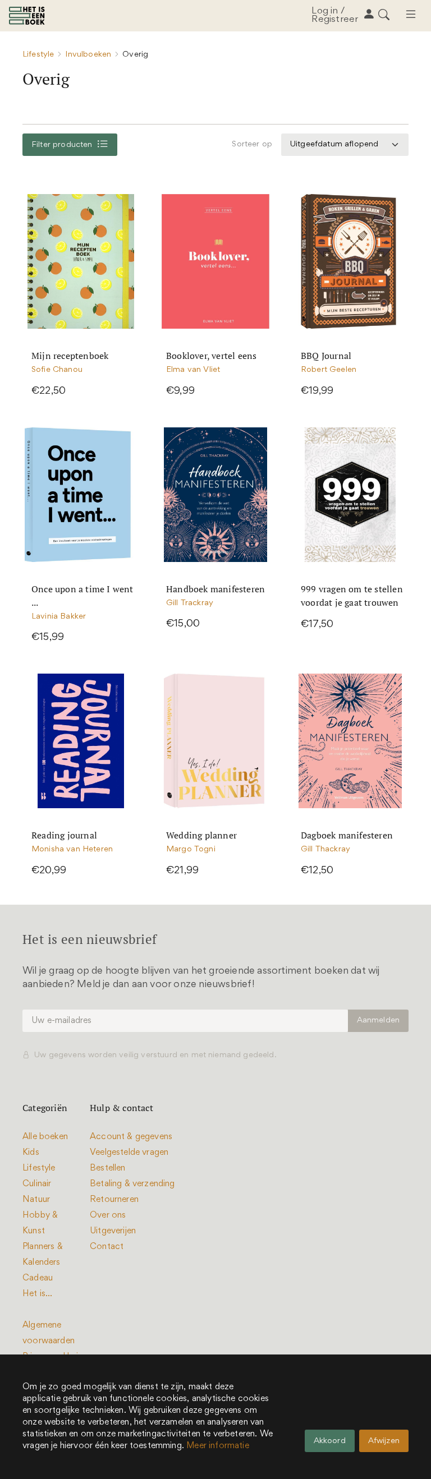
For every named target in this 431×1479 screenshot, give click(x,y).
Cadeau (37, 1278)
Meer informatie (217, 1446)
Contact (106, 1247)
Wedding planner (201, 835)
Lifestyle (38, 54)
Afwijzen (384, 1441)
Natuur (36, 1200)
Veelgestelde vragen (129, 1153)
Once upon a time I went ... (82, 596)
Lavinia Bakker (58, 616)
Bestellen (108, 1168)
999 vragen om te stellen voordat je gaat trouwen (352, 596)
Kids (30, 1153)
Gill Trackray (189, 603)
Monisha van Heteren (72, 849)
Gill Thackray (325, 849)
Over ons (108, 1215)
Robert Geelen (328, 370)
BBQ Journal (326, 355)
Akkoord (330, 1441)
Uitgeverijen (113, 1231)
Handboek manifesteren (215, 589)
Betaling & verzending (132, 1184)
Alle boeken (45, 1137)
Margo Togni (191, 849)
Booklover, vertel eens (211, 355)
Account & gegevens (131, 1137)
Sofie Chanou (56, 370)
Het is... (37, 1294)
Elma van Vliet (193, 370)
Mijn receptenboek (69, 355)
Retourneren (114, 1200)
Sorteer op (252, 144)
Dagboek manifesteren (347, 835)
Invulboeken (88, 54)
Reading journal (64, 835)
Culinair (36, 1184)
